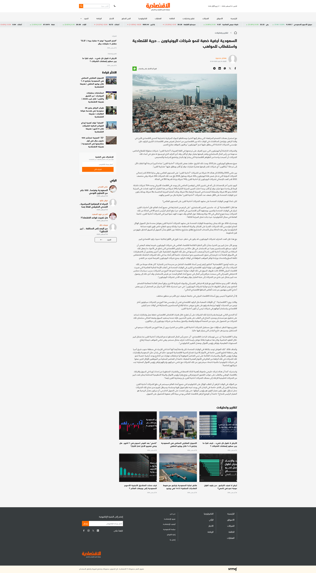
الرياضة (99, 18)
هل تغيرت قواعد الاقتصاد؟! (94, 217)
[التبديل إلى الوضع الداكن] (114, 6)
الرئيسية (234, 18)
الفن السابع (126, 18)
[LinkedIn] (98, 530)
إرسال (85, 523)
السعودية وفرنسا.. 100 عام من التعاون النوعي (94, 191)
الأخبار (111, 18)
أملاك (59, 24)
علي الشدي (103, 186)
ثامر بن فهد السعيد (100, 214)
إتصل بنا (172, 540)
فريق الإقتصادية (169, 519)
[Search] (81, 6)
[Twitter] (93, 530)
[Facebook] (84, 530)
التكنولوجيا (142, 18)
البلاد (123, 24)
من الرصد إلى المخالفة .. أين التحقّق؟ (94, 230)
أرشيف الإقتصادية (169, 524)
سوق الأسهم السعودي (303, 24)
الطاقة (172, 18)
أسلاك (156, 24)
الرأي (211, 519)
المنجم (26, 24)
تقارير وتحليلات (189, 18)
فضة (92, 24)
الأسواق (220, 18)
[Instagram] (88, 530)
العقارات (158, 18)
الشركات (205, 18)
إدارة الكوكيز (171, 534)
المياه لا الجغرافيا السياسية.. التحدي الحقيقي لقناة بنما (93, 205)
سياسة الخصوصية (169, 529)
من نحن (172, 514)
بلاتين (191, 24)
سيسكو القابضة (229, 24)
